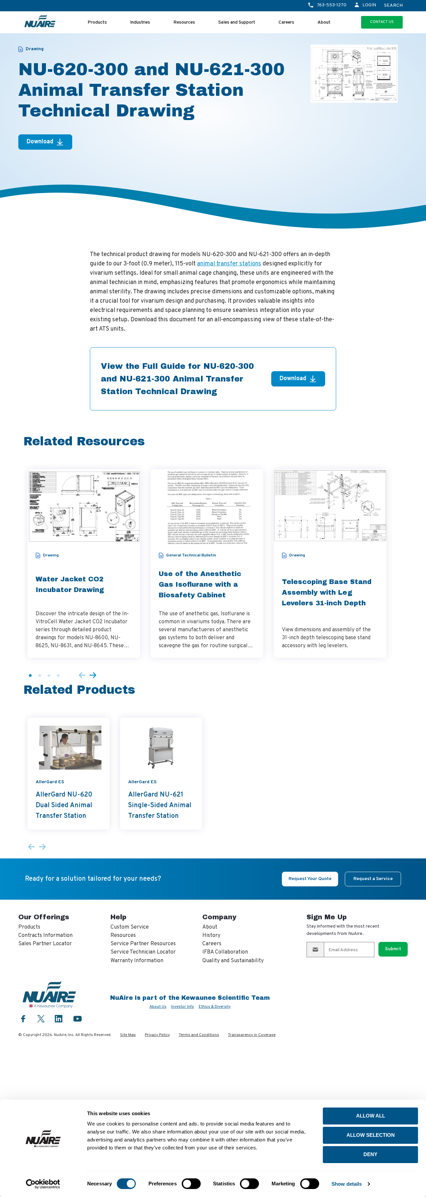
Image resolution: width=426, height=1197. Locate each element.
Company (219, 917)
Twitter (41, 1017)
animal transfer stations (229, 264)
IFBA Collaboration (225, 952)
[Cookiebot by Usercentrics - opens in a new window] (43, 1184)
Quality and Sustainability (233, 961)
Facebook (23, 1018)
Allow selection (370, 1135)
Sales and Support (236, 22)
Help (118, 917)
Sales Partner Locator (45, 944)
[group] (84, 563)
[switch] (191, 1183)
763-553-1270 (331, 5)
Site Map (128, 1035)
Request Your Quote (310, 879)
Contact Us (382, 22)
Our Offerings (43, 917)
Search (393, 5)
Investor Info (182, 1006)
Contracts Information (45, 935)
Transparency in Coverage (252, 1035)
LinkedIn (59, 1018)
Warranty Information (136, 961)
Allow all (370, 1116)
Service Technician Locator (143, 952)
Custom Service (129, 927)
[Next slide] (93, 675)
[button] (30, 675)
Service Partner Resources (143, 944)
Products (97, 22)
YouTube (78, 1018)
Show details (346, 1184)
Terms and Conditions (199, 1035)
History (211, 935)
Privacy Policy (157, 1035)
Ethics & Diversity (215, 1006)
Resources (184, 22)
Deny (370, 1154)
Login (369, 5)
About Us (157, 1006)
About (324, 22)
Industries (140, 22)
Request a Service (373, 879)
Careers (286, 22)
